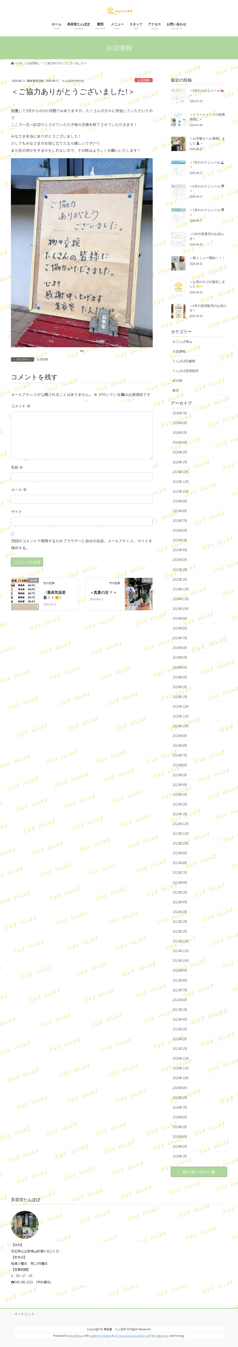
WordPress (76, 1335)
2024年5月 (179, 657)
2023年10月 (180, 726)
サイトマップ (24, 1314)
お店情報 (144, 80)
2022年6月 (179, 882)
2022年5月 (179, 892)
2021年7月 (179, 990)
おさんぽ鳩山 (182, 341)
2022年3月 (179, 911)
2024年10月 (180, 608)
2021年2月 (179, 1038)
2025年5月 (179, 540)
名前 (17, 467)
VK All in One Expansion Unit (133, 1335)
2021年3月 (179, 1029)
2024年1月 (179, 696)
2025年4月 (179, 549)
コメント (20, 406)
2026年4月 (179, 442)
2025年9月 (179, 501)
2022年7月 (179, 872)
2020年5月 (179, 1126)
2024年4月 (179, 667)
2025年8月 (179, 510)
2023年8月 (179, 745)
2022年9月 (179, 853)
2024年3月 (179, 677)
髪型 (175, 390)
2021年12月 (180, 941)
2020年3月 (179, 1146)
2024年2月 (179, 687)
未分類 (177, 380)
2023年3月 (179, 794)
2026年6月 (179, 422)
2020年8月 (179, 1097)
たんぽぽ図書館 (183, 361)
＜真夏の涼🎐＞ (103, 592)
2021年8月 (179, 980)
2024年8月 (179, 628)
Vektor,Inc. (162, 1335)
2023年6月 (179, 765)
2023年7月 (179, 755)
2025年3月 (179, 559)
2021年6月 (179, 999)
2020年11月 (180, 1068)
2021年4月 (179, 1019)
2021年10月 (180, 960)
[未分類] (25, 585)
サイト (16, 511)
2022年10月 (180, 843)
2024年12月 (180, 589)
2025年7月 (179, 520)
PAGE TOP (228, 1302)
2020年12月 (180, 1058)
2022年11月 (180, 833)
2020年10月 (180, 1077)
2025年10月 (180, 491)
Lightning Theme (100, 1335)
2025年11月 (180, 481)
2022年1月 (179, 931)
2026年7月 (179, 413)
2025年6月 (179, 530)
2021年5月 (179, 1009)
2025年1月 (179, 579)
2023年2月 (179, 804)
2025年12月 (180, 471)
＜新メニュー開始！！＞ (207, 258)
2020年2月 (179, 1156)
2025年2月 (179, 569)
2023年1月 (179, 814)
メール (19, 489)
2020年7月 (179, 1107)
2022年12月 (180, 823)
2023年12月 (180, 706)
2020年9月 (179, 1087)
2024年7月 (179, 638)
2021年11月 (180, 950)
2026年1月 (179, 462)
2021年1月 (179, 1048)
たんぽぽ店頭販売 (185, 370)
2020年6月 (179, 1117)
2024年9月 (179, 618)
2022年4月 (179, 902)
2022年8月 (179, 862)
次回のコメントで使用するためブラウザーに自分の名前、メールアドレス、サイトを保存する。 (81, 544)
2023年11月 (180, 716)
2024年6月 (179, 647)
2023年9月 (179, 735)
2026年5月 (179, 432)
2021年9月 (179, 970)
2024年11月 (180, 598)
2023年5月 (179, 775)
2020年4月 (179, 1136)
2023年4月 (179, 784)
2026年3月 (179, 452)
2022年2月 (179, 921)
